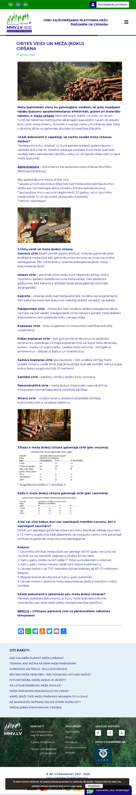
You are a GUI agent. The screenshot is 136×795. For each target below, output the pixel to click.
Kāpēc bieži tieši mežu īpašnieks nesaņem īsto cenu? (49, 696)
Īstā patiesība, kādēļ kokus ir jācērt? (38, 680)
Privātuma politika (76, 747)
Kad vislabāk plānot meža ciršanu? (37, 658)
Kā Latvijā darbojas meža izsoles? (36, 685)
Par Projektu (73, 731)
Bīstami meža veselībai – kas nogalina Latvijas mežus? (50, 674)
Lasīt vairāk (76, 786)
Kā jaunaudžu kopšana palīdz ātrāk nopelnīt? (45, 702)
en (10, 4)
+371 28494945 (48, 749)
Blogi (69, 737)
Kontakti (70, 752)
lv (18, 4)
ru (25, 4)
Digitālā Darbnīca (77, 777)
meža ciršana (44, 115)
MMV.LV (23, 611)
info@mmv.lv (47, 742)
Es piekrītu (94, 786)
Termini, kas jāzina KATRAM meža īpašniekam (43, 663)
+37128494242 (48, 753)
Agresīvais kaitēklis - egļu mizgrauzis (38, 669)
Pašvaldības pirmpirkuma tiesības (36, 707)
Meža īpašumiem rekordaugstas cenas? (39, 691)
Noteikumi (72, 742)
